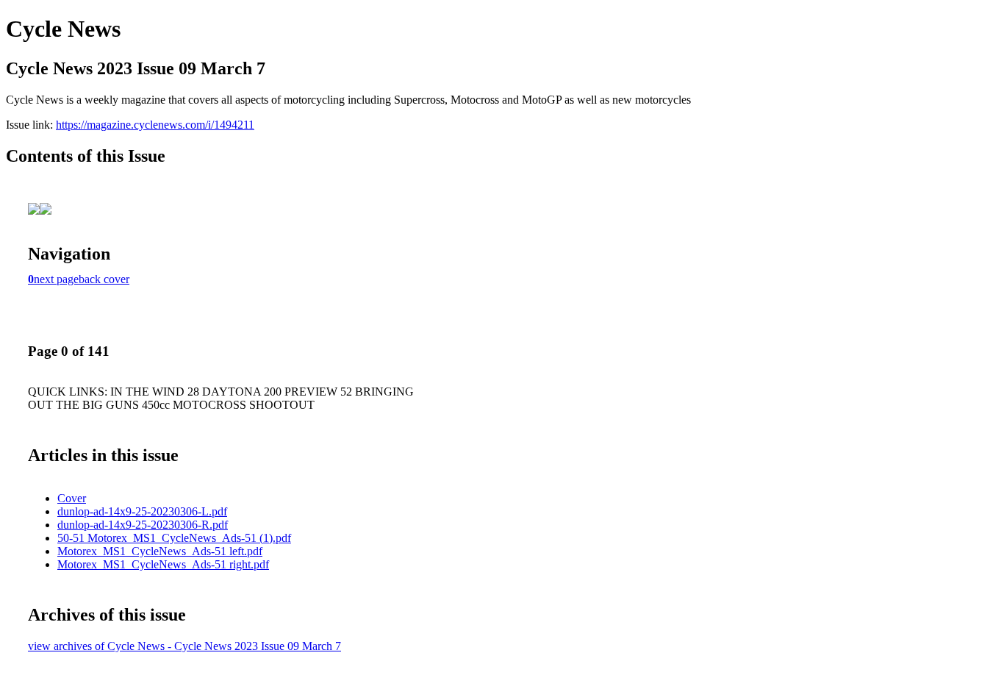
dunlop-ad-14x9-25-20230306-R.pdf (142, 524)
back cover (104, 279)
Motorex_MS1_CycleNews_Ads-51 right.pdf (163, 564)
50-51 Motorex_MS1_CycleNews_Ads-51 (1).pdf (174, 538)
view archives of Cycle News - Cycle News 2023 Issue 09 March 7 (184, 646)
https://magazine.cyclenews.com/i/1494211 (155, 124)
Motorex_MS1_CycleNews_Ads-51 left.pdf (159, 551)
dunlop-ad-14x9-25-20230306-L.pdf (142, 511)
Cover (71, 498)
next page (56, 279)
